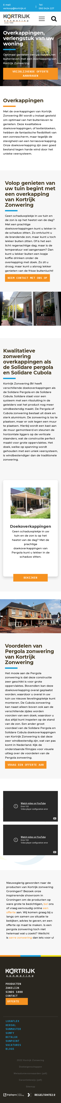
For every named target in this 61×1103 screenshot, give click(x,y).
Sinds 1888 (14, 991)
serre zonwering (20, 937)
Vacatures (13, 1045)
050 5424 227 (46, 8)
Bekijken (30, 577)
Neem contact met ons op (27, 278)
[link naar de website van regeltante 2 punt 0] (42, 1095)
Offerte (13, 1001)
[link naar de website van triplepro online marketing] (15, 1095)
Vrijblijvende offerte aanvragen (31, 73)
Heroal (11, 1025)
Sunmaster (13, 1029)
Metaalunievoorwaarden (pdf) (30, 1073)
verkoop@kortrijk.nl (14, 8)
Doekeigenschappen (30, 1066)
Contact (12, 995)
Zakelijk (12, 987)
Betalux (12, 1037)
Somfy (10, 1033)
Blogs (10, 1048)
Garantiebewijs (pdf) (30, 1080)
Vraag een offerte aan (26, 764)
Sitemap (30, 1086)
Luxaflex (12, 1021)
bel (45, 903)
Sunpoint (12, 1040)
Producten (13, 983)
